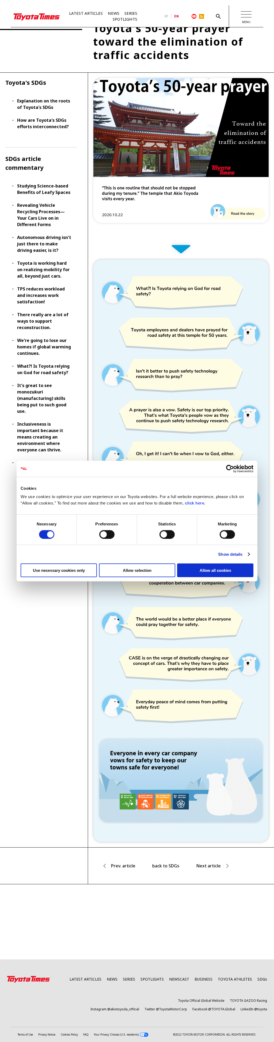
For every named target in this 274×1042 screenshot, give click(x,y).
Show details (230, 554)
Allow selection (137, 570)
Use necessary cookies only (59, 570)
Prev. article (123, 866)
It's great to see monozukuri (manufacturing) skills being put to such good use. (41, 398)
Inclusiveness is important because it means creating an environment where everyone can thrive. (40, 437)
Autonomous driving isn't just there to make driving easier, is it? (44, 243)
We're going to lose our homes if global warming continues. (44, 346)
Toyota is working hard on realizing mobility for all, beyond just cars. (43, 269)
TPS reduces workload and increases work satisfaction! (41, 295)
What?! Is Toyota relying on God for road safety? (43, 369)
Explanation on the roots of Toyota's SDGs (43, 104)
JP (166, 16)
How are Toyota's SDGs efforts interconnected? (43, 123)
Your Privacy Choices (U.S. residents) (116, 1034)
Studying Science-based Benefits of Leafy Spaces (43, 189)
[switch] (107, 534)
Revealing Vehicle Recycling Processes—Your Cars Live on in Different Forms (41, 214)
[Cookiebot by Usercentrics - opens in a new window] (230, 469)
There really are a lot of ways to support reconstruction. (42, 321)
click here (194, 503)
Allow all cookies (215, 570)
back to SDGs (165, 866)
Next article (208, 866)
